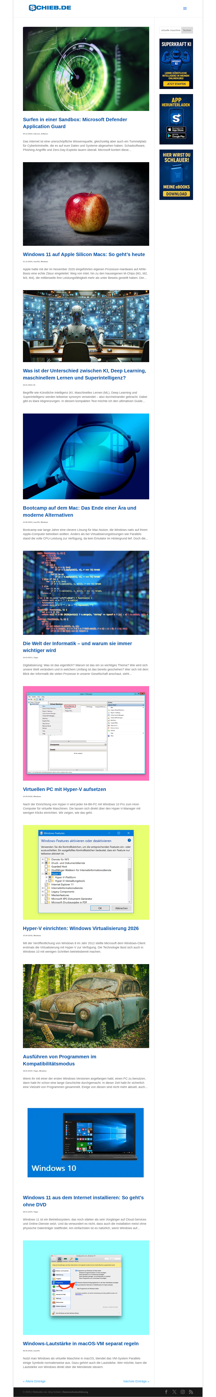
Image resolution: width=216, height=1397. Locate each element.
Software (44, 134)
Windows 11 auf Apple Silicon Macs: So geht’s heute (84, 254)
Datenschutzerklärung (75, 1392)
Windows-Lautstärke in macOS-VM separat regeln (81, 1343)
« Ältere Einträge (34, 1381)
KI (34, 385)
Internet (37, 134)
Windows (44, 261)
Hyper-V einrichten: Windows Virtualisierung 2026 (81, 928)
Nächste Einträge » (136, 1381)
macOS (37, 261)
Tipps (36, 657)
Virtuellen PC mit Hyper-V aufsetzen (64, 789)
